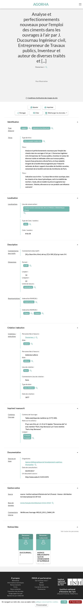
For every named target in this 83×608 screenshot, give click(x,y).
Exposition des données (15, 591)
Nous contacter (15, 589)
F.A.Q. (16, 587)
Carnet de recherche (41, 587)
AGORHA (41, 4)
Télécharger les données (56, 113)
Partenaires (41, 589)
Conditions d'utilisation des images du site (42, 98)
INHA (41, 582)
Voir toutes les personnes (70, 531)
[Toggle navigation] (80, 4)
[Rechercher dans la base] (53, 503)
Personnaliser (41, 605)
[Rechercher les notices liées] (46, 67)
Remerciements (15, 584)
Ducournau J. (40, 67)
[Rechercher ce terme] (30, 128)
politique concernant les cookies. (46, 602)
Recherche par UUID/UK (15, 595)
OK (64, 602)
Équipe (41, 584)
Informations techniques (15, 582)
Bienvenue (15, 580)
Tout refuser (76, 602)
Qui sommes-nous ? (41, 580)
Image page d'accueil (15, 593)
